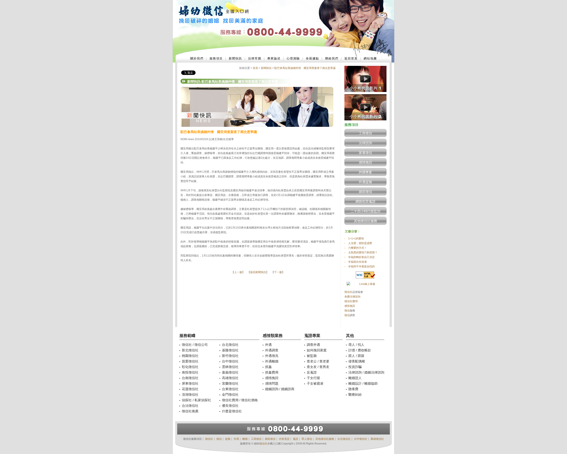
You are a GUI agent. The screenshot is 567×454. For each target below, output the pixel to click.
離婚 (245, 438)
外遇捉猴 (365, 182)
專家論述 (274, 58)
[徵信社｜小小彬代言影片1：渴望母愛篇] (365, 93)
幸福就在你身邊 (357, 261)
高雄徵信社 (377, 438)
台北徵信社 (344, 438)
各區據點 (312, 58)
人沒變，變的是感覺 (360, 243)
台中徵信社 (360, 438)
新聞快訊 (235, 58)
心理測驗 (293, 58)
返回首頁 (351, 58)
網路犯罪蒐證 (365, 201)
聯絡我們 (331, 58)
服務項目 (216, 58)
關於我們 (197, 58)
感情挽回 (365, 162)
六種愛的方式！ (357, 247)
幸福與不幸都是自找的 (361, 266)
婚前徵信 (365, 192)
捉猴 (227, 438)
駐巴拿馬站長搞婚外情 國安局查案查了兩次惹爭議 (305, 68)
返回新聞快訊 (258, 272)
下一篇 (278, 272)
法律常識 (254, 58)
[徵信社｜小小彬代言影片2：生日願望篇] (365, 121)
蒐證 (295, 438)
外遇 (236, 438)
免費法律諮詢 (352, 296)
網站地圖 (370, 58)
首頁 (255, 68)
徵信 (347, 310)
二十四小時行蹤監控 (366, 211)
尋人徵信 (306, 438)
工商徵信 (365, 133)
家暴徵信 (365, 153)
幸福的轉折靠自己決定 (361, 257)
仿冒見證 (284, 438)
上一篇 (238, 272)
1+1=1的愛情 (356, 238)
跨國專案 (365, 172)
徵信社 (348, 292)
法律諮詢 (365, 143)
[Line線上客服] (365, 284)
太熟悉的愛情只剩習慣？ (362, 252)
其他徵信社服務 (365, 221)
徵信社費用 (351, 301)
